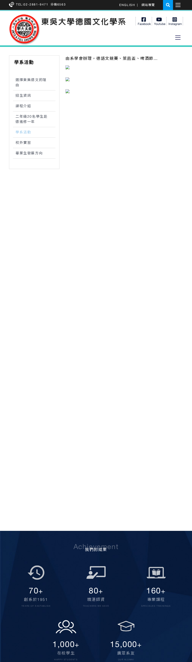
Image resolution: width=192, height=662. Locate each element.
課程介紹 (23, 106)
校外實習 (23, 143)
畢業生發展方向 (29, 153)
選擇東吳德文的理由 (31, 82)
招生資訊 (23, 95)
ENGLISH (127, 5)
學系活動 (23, 132)
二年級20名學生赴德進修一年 (32, 119)
